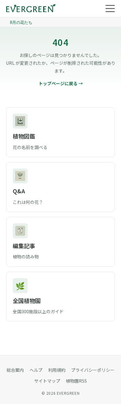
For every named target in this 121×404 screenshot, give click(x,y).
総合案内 (15, 370)
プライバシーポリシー (92, 370)
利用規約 (56, 370)
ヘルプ (36, 370)
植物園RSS (76, 381)
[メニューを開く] (110, 8)
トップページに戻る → (60, 83)
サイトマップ (47, 381)
